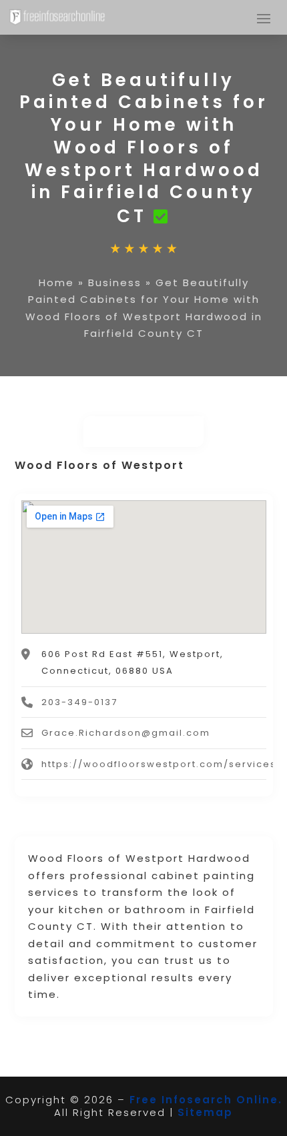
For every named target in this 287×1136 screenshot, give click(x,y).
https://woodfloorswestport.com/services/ (161, 764)
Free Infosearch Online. (205, 1100)
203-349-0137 (79, 702)
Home (56, 282)
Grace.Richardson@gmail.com (125, 732)
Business (114, 282)
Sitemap (205, 1112)
